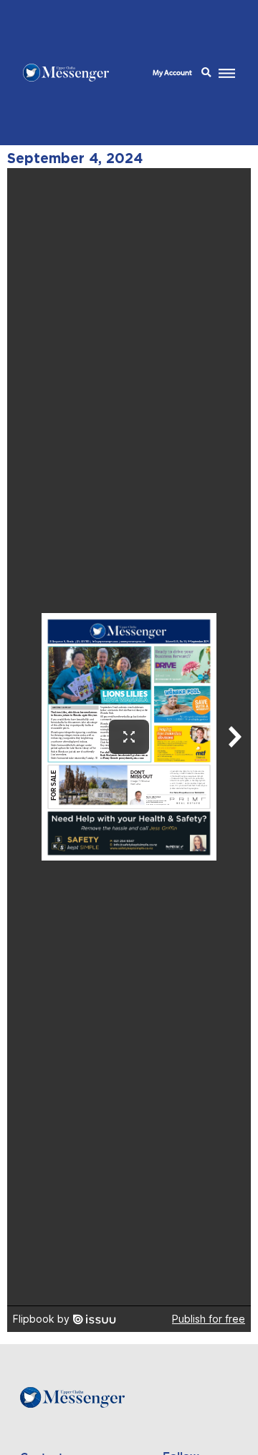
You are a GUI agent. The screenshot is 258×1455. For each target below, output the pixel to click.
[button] (205, 73)
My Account (172, 72)
